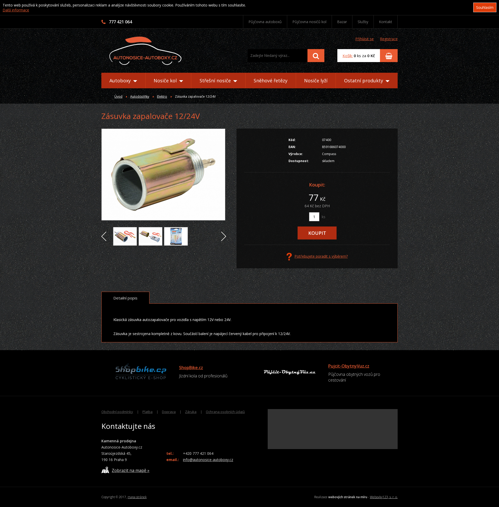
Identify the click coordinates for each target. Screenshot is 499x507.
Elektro (162, 96)
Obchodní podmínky (117, 411)
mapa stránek (137, 497)
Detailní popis (125, 298)
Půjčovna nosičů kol (309, 21)
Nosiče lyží (315, 80)
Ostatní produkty (364, 80)
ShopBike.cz (191, 367)
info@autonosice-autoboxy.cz (208, 459)
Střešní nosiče (216, 80)
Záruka (190, 411)
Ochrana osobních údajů (225, 411)
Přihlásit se (364, 38)
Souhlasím (485, 7)
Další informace (16, 10)
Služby (363, 21)
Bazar (342, 21)
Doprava (169, 411)
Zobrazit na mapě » (130, 470)
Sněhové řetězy (270, 80)
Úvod (118, 96)
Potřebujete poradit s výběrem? (321, 256)
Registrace (389, 38)
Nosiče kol (166, 80)
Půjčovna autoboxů (265, 21)
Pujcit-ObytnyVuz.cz (348, 366)
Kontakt (385, 21)
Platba (147, 411)
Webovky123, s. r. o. (384, 497)
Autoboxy (120, 80)
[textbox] (277, 55)
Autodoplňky (139, 96)
